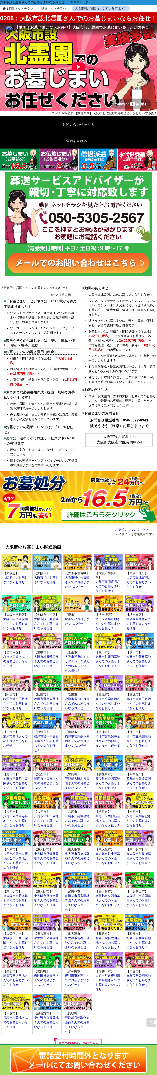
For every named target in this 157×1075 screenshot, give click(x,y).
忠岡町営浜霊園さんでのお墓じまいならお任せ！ (46, 980)
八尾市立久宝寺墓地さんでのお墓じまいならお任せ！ (15, 820)
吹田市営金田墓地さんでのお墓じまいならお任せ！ (15, 703)
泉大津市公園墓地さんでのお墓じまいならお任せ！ (46, 942)
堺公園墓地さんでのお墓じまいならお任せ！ (138, 623)
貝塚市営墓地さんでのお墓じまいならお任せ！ (15, 1022)
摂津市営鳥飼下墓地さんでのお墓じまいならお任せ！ (77, 741)
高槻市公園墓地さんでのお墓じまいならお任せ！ (108, 703)
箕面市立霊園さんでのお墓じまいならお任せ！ (46, 783)
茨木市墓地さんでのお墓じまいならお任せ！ (15, 741)
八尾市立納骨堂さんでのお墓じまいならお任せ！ (138, 820)
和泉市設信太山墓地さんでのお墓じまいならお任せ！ (108, 942)
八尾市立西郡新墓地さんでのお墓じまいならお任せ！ (108, 820)
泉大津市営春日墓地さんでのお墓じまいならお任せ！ (77, 942)
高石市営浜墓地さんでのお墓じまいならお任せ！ (15, 980)
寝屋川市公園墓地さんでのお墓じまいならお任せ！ (108, 783)
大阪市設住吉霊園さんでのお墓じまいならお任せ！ (77, 582)
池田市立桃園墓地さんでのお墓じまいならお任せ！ (138, 741)
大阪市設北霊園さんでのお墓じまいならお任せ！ (138, 582)
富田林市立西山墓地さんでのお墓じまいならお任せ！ (108, 900)
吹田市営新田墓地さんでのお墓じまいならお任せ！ (138, 661)
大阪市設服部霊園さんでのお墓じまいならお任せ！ (46, 661)
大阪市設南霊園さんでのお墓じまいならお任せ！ (108, 586)
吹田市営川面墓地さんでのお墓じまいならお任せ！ (108, 661)
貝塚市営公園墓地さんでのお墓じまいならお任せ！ (138, 980)
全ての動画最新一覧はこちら (78, 1043)
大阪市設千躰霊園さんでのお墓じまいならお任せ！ (46, 623)
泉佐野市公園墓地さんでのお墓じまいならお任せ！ (46, 1022)
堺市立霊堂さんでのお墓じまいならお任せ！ (15, 661)
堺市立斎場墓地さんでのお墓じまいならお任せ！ (108, 623)
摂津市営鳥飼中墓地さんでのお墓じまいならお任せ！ (108, 741)
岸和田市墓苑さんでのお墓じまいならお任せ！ (77, 980)
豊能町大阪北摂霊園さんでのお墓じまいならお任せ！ (77, 783)
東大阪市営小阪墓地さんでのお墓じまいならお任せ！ (108, 858)
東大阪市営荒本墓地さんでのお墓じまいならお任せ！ (15, 900)
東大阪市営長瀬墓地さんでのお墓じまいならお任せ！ (138, 858)
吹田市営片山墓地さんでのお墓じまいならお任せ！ (77, 703)
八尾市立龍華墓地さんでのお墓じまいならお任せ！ (77, 820)
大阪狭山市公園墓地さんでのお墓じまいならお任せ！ (138, 900)
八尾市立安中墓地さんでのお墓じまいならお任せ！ (46, 820)
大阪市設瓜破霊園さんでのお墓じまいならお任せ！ (15, 623)
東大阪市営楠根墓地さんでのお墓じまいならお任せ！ (77, 858)
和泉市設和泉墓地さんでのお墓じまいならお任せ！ (138, 942)
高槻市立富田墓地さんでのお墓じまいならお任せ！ (138, 703)
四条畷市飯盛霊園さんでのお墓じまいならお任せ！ (138, 783)
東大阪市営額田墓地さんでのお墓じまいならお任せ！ (46, 858)
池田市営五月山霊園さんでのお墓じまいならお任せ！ (15, 783)
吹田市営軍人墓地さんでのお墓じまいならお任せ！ (46, 703)
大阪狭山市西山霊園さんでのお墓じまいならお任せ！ (15, 942)
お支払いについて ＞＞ (132, 529)
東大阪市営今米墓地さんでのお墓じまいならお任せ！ (46, 900)
